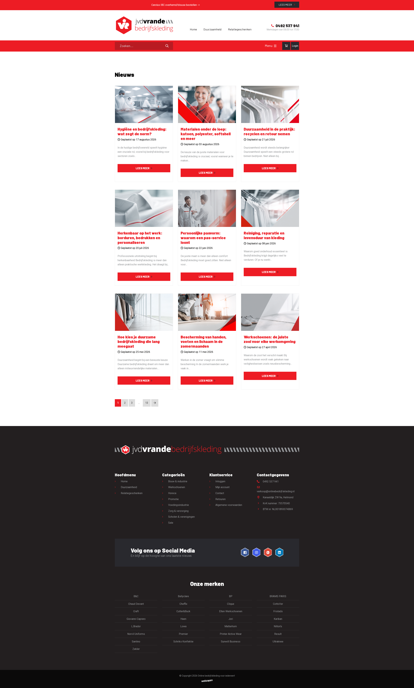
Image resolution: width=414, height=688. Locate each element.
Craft (136, 611)
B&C (136, 596)
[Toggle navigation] (275, 45)
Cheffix (183, 603)
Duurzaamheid (212, 29)
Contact (219, 493)
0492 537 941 (270, 481)
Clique (230, 603)
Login (295, 45)
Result (278, 633)
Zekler (136, 649)
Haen (183, 618)
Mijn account (222, 487)
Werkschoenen (176, 487)
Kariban (278, 618)
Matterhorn (230, 626)
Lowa (183, 626)
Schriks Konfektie (183, 641)
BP (230, 596)
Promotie (173, 499)
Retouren (220, 499)
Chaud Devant (136, 603)
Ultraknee (278, 641)
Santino (136, 641)
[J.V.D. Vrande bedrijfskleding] (144, 25)
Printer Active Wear (231, 633)
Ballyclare (183, 596)
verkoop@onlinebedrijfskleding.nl (275, 491)
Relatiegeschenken (239, 29)
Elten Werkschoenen (230, 611)
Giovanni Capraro (136, 618)
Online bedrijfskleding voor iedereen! (216, 675)
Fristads (278, 611)
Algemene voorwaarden (228, 505)
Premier (183, 633)
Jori (231, 618)
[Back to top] (408, 682)
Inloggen (220, 481)
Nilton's (278, 626)
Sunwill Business (230, 641)
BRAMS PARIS (278, 596)
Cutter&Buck (183, 611)
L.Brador (136, 626)
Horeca (172, 493)
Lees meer (285, 4)
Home (193, 29)
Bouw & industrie (177, 481)
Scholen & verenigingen (181, 516)
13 (146, 402)
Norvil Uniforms (136, 633)
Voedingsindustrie (178, 505)
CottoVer (278, 603)
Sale (170, 522)
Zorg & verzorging (178, 510)
